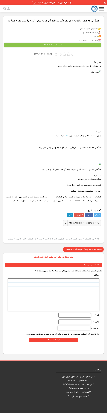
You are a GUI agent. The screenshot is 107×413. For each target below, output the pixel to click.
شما (46, 239)
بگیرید (60, 239)
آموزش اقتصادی (85, 28)
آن (93, 239)
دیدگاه (96, 275)
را (50, 239)
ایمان (80, 239)
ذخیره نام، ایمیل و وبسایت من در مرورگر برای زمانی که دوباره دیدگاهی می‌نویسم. (61, 334)
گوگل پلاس (79, 214)
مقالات (29, 239)
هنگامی (10, 239)
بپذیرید (68, 239)
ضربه (40, 239)
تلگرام (70, 214)
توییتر (97, 214)
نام (97, 315)
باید (74, 239)
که (35, 239)
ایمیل (96, 322)
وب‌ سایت (95, 328)
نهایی (18, 239)
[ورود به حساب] (8, 8)
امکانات (87, 239)
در (55, 239)
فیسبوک (89, 214)
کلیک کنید (37, 2)
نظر (23, 239)
